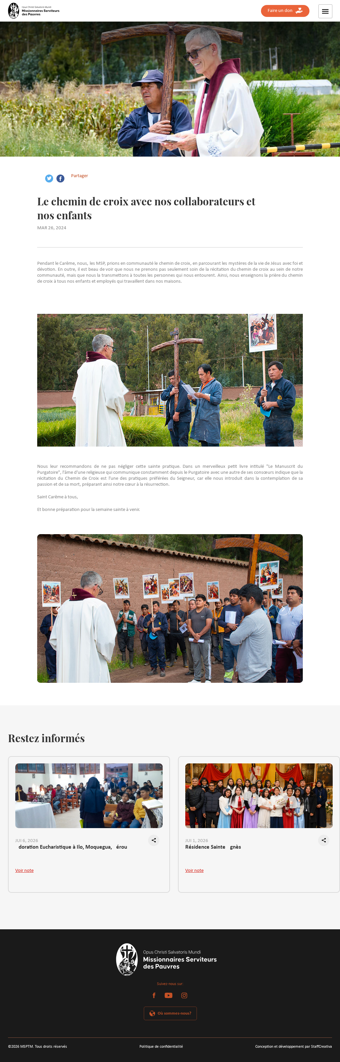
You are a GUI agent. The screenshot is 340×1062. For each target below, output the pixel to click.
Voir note (24, 870)
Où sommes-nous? (174, 1013)
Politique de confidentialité (161, 1047)
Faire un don (282, 10)
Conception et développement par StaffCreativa (293, 1047)
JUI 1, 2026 (196, 840)
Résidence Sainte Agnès (213, 847)
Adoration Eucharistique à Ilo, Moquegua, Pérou (71, 847)
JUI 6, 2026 (26, 840)
